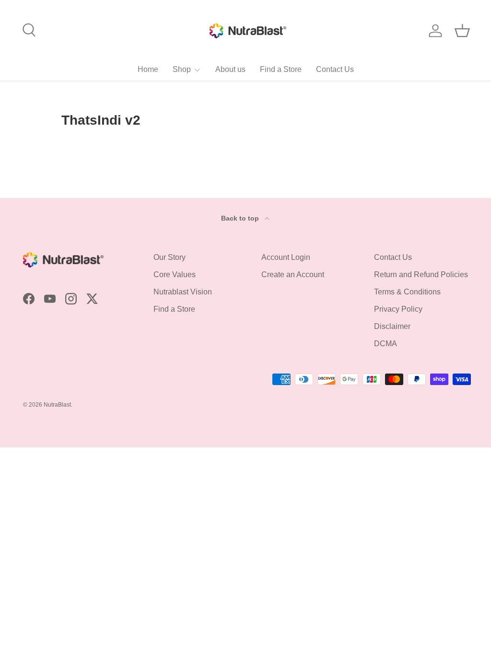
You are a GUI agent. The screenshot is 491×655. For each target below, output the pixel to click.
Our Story (169, 257)
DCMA (385, 343)
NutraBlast (57, 404)
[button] (462, 30)
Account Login (285, 257)
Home (148, 69)
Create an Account (292, 274)
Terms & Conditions (407, 292)
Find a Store (281, 69)
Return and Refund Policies (421, 274)
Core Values (174, 274)
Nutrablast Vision (182, 292)
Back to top (241, 218)
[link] (186, 69)
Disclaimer (392, 326)
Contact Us (335, 69)
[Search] (27, 28)
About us (230, 69)
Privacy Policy (398, 309)
